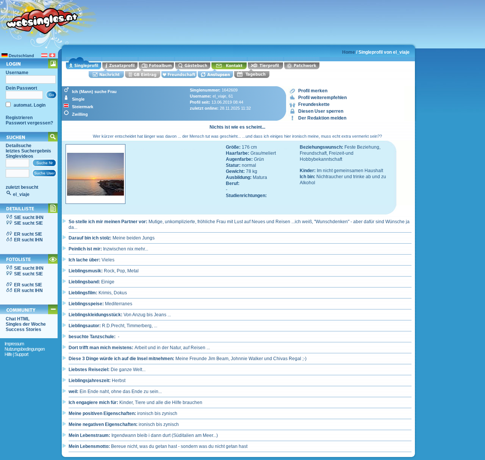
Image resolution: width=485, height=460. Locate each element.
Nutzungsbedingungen (25, 349)
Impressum (14, 344)
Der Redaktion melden (322, 118)
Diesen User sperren (320, 111)
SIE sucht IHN (29, 217)
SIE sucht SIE (28, 223)
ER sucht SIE (28, 234)
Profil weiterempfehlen (322, 97)
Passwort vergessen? (29, 123)
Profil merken (312, 90)
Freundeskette (314, 104)
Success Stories (23, 329)
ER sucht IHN (28, 239)
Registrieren (19, 117)
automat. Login (29, 105)
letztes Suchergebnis (28, 151)
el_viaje (21, 194)
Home (348, 52)
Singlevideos (19, 156)
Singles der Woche (26, 324)
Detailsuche (18, 145)
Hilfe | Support (16, 354)
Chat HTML (18, 319)
